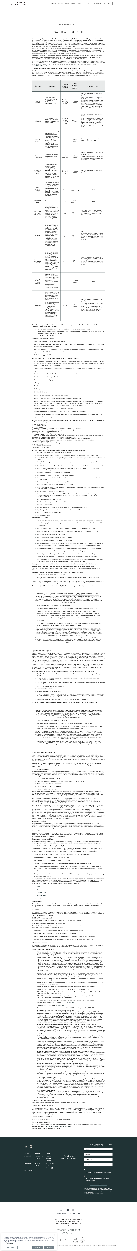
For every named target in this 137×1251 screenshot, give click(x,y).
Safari (38, 886)
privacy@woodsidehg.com (39, 65)
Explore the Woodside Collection (98, 3)
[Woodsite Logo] (68, 1211)
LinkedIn (25, 1146)
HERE (42, 605)
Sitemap (37, 1153)
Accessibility (28, 1156)
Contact (48, 1153)
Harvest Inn (68, 1225)
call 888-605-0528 (65, 1126)
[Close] (54, 1235)
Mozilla (39, 898)
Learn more (10, 1243)
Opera (38, 889)
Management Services (63, 3)
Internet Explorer (41, 892)
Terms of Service (104, 1172)
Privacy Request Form (68, 1002)
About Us (73, 3)
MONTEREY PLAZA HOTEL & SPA (62, 1219)
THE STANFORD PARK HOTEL (76, 1219)
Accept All (49, 1247)
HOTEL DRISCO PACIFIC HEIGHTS (63, 1221)
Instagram (31, 1146)
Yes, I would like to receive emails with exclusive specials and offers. (98, 1179)
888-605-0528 (60, 1005)
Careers (79, 3)
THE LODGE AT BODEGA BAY (76, 1223)
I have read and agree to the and (98, 1173)
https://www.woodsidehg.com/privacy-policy (93, 1193)
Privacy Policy (28, 1163)
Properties (53, 3)
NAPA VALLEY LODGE (76, 1221)
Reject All (37, 1247)
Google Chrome (41, 895)
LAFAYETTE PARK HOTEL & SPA (61, 1223)
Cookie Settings (28, 1170)
